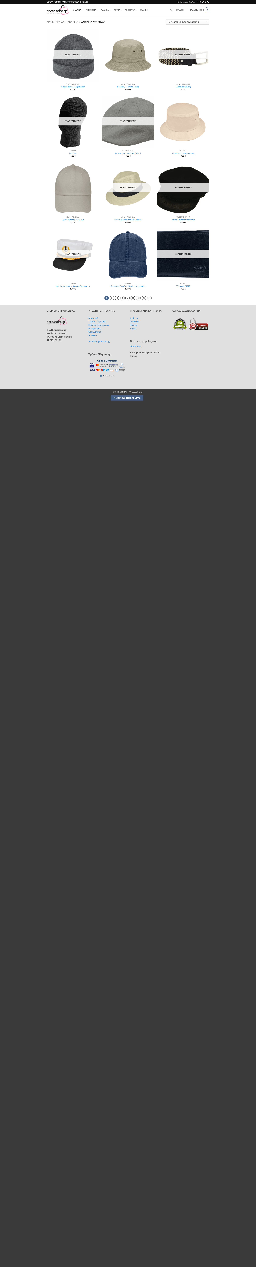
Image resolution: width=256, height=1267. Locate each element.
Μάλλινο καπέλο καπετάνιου (183, 219)
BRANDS (144, 10)
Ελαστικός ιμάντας (183, 87)
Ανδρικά (134, 318)
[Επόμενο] (149, 298)
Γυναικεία (134, 321)
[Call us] (208, 2)
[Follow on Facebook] (198, 2)
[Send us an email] (205, 2)
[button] (186, 2)
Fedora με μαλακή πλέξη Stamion (127, 219)
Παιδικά (133, 325)
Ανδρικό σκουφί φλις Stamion (73, 87)
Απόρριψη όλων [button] (223, 1255)
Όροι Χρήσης (94, 331)
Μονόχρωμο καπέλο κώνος (183, 153)
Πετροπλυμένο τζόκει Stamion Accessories (128, 286)
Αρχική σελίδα (55, 21)
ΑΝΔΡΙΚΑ (77, 10)
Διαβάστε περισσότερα (43, 1254)
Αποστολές (93, 318)
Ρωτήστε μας (94, 328)
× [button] (253, 1246)
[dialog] (128, 1255)
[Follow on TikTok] (203, 2)
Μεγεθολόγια (136, 346)
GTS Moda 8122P (183, 286)
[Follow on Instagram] (200, 2)
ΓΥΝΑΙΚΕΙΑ (91, 10)
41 (133, 298)
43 (144, 298)
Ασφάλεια (92, 335)
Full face (72, 153)
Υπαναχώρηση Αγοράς (127, 398)
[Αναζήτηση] (171, 10)
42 (138, 298)
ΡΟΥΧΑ (117, 10)
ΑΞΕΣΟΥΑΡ (130, 10)
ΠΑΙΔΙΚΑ (105, 10)
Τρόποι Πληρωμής (97, 321)
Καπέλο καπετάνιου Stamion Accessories (73, 286)
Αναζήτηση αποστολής (99, 341)
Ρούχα (133, 328)
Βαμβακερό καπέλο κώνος (128, 87)
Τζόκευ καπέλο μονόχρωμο (73, 219)
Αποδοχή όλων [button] (185, 1255)
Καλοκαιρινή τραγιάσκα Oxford (128, 153)
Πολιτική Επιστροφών (98, 325)
